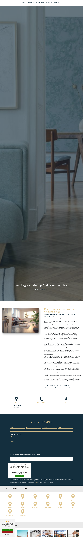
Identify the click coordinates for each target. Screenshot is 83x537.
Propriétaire (29, 2)
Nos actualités (49, 2)
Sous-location (41, 2)
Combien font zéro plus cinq (16, 434)
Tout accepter (8, 529)
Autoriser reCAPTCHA (20, 475)
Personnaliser (7, 534)
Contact (55, 2)
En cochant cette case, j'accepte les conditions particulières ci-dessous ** (25, 454)
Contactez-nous (65, 385)
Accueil (23, 2)
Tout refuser (7, 532)
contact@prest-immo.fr (66, 406)
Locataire (35, 2)
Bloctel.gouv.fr (36, 482)
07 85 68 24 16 (41, 406)
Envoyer (43, 459)
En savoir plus (52, 385)
